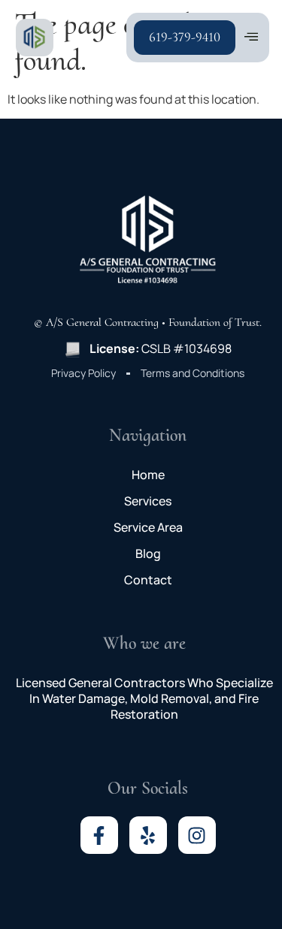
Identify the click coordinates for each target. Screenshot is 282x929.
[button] (251, 37)
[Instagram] (197, 835)
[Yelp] (148, 835)
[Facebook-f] (99, 835)
